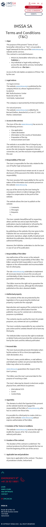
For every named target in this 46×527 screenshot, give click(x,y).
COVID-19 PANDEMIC (34, 10)
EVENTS (33, 14)
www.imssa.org (37, 49)
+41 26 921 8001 (10, 481)
